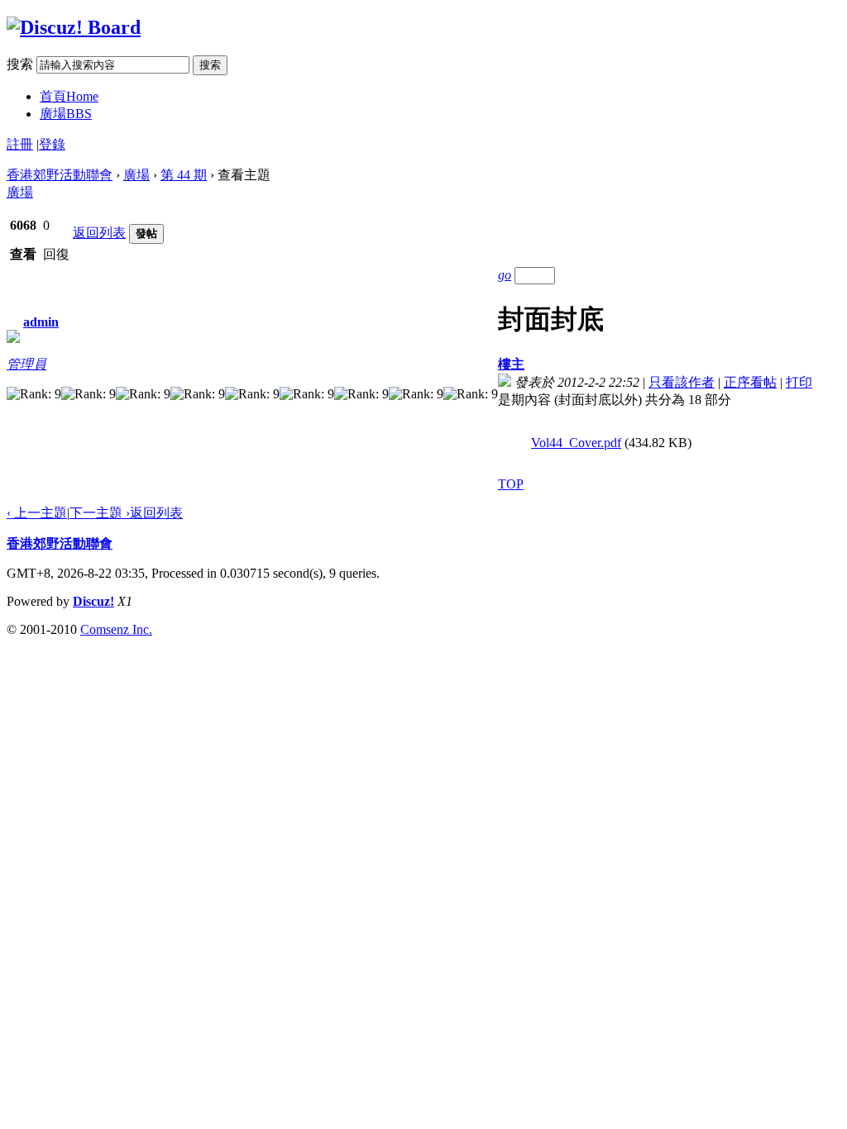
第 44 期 (183, 175)
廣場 (66, 114)
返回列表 (99, 233)
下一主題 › (99, 513)
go (504, 275)
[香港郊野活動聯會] (74, 27)
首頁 (69, 96)
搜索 (20, 64)
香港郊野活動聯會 (59, 175)
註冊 (20, 144)
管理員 (26, 364)
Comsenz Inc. (116, 629)
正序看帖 (750, 382)
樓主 (511, 364)
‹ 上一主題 (37, 513)
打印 (799, 382)
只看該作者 (681, 382)
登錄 (52, 144)
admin (41, 322)
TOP (511, 484)
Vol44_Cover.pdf (576, 443)
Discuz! (93, 601)
